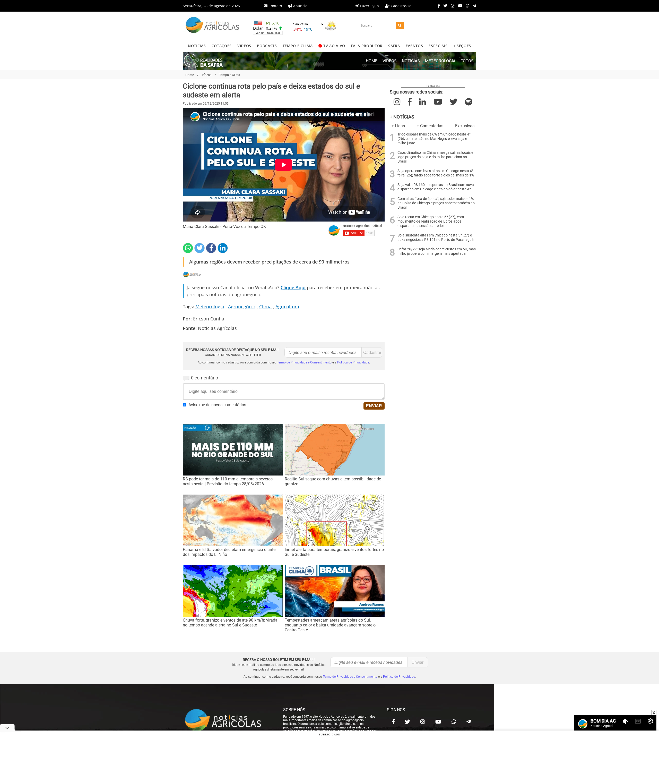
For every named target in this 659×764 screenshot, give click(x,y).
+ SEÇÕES (462, 45)
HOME (371, 60)
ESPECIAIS (438, 45)
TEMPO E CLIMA (298, 45)
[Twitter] (444, 5)
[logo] (228, 720)
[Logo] (212, 26)
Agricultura (287, 306)
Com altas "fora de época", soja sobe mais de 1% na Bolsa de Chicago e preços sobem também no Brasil (436, 203)
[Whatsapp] (466, 5)
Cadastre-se (400, 5)
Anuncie (299, 5)
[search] (400, 25)
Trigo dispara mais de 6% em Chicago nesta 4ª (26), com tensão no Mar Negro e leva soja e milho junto (434, 138)
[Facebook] (437, 5)
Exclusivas (464, 125)
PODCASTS (267, 45)
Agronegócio (241, 306)
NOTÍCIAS (197, 45)
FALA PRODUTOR (367, 45)
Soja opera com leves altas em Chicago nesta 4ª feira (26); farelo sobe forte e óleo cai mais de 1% (435, 173)
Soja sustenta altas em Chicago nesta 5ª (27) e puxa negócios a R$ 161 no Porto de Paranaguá (435, 237)
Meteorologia (209, 306)
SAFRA (394, 45)
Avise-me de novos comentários (217, 404)
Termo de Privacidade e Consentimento (304, 362)
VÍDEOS (244, 45)
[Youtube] (458, 5)
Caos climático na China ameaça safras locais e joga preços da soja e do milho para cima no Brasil (435, 157)
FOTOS (467, 60)
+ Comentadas (430, 125)
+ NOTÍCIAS (402, 117)
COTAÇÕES (222, 45)
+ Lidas (398, 125)
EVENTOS (414, 45)
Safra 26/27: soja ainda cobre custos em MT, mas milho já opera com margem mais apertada (436, 251)
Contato (274, 5)
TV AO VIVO (334, 45)
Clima (265, 306)
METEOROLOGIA (440, 60)
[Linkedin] (223, 248)
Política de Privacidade (353, 362)
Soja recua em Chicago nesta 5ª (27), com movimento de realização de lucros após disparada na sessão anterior (430, 221)
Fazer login (369, 5)
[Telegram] (473, 5)
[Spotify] (468, 101)
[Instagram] (451, 5)
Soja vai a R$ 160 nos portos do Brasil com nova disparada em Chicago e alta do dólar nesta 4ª (435, 187)
